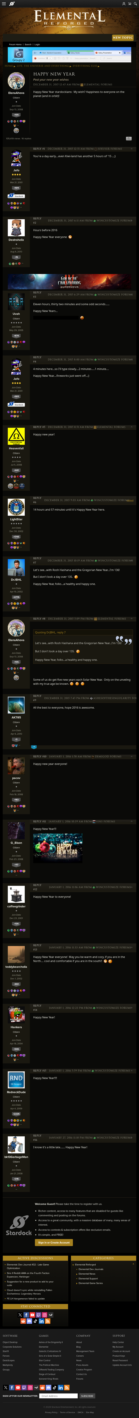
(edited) (130, 500)
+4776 (16, 597)
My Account (118, 1346)
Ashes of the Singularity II (51, 1342)
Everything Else (85, 66)
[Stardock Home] (12, 4)
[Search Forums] (135, 4)
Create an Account (121, 1351)
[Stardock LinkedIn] (41, 1321)
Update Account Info (122, 1364)
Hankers (16, 1027)
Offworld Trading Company (51, 1369)
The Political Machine (49, 1364)
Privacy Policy (51, 1412)
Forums (79, 1378)
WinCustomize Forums (114, 220)
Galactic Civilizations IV (50, 1351)
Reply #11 (39, 821)
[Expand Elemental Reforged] (73, 1265)
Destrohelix (16, 240)
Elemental (43, 1346)
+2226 (16, 1113)
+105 (16, 114)
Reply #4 (37, 359)
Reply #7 (37, 561)
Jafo (16, 170)
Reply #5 (39, 427)
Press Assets (82, 1364)
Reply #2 (37, 221)
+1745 (16, 536)
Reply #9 (37, 698)
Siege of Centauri (47, 1374)
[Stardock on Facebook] (26, 1315)
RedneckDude (16, 1092)
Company (83, 1336)
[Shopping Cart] (129, 4)
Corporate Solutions (12, 1346)
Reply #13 (37, 947)
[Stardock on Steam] (51, 1315)
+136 (16, 923)
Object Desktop (10, 1342)
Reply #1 (39, 149)
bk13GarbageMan (16, 1157)
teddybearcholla (16, 967)
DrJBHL (16, 579)
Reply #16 (37, 1138)
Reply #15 (39, 1071)
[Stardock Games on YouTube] (32, 1315)
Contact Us (81, 1374)
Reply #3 (37, 295)
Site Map (90, 1412)
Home (9, 66)
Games (44, 1336)
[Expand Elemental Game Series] (76, 1283)
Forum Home (15, 44)
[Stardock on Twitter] (20, 1315)
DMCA (80, 1412)
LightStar (16, 519)
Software (10, 1336)
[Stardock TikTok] (35, 1321)
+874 (16, 335)
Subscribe (87, 1396)
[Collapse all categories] (133, 1264)
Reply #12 (37, 887)
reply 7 (61, 632)
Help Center (118, 1342)
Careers (80, 1355)
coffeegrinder (16, 906)
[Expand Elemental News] (76, 1274)
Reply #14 (37, 1008)
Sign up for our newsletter (20, 1396)
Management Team (85, 1351)
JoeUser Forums (110, 149)
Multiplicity (8, 1364)
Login (37, 44)
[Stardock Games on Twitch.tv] (38, 1315)
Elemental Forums (98, 84)
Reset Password (120, 1360)
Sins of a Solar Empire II (50, 1355)
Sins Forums (105, 821)
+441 (16, 470)
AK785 (16, 717)
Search (28, 44)
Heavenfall (16, 448)
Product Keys (119, 1355)
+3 (16, 739)
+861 (16, 984)
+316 (16, 1178)
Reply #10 (39, 756)
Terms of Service (67, 1412)
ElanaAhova (16, 93)
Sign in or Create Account (54, 1243)
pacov (16, 778)
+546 (16, 1049)
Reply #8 (39, 619)
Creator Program (84, 1369)
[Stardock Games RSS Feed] (48, 1321)
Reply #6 (37, 500)
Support (119, 1336)
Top (132, 149)
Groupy (6, 1369)
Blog (78, 1346)
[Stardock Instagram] (45, 1315)
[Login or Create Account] (123, 4)
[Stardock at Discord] (29, 1321)
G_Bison (16, 843)
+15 (16, 257)
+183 (16, 799)
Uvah (16, 314)
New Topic (123, 38)
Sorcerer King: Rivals (48, 1378)
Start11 (6, 1351)
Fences (6, 1355)
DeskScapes (9, 1360)
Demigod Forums (108, 756)
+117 (16, 864)
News (79, 1360)
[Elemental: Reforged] (69, 19)
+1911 (16, 187)
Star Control (44, 1360)
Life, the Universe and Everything (43, 66)
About (79, 1342)
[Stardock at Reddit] (23, 1321)
